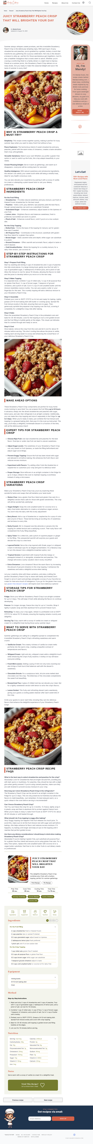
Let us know (25, 1086)
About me (64, 3)
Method (35, 915)
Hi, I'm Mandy (25, 1134)
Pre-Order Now (80, 208)
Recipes (55, 3)
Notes (55, 915)
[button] (55, 927)
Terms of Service (23, 1136)
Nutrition (45, 915)
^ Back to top (9, 1135)
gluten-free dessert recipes (17, 584)
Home (46, 3)
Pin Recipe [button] (47, 883)
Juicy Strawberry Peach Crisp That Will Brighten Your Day (31, 10)
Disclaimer (35, 1136)
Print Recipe (36, 883)
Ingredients (12, 915)
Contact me (76, 3)
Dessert (11, 10)
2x (50, 920)
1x (47, 920)
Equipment (24, 915)
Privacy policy (47, 1134)
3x (53, 920)
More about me (80, 111)
